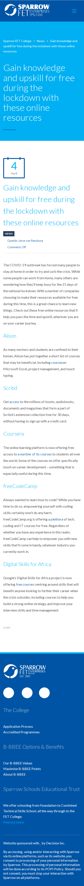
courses (57, 362)
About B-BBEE (14, 774)
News (9, 233)
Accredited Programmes (21, 732)
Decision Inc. (55, 843)
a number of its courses (35, 454)
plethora (57, 519)
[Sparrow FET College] (27, 11)
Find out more (13, 822)
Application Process (18, 726)
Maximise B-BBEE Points (22, 769)
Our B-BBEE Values (17, 763)
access (14, 402)
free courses (25, 584)
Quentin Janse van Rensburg (25, 240)
